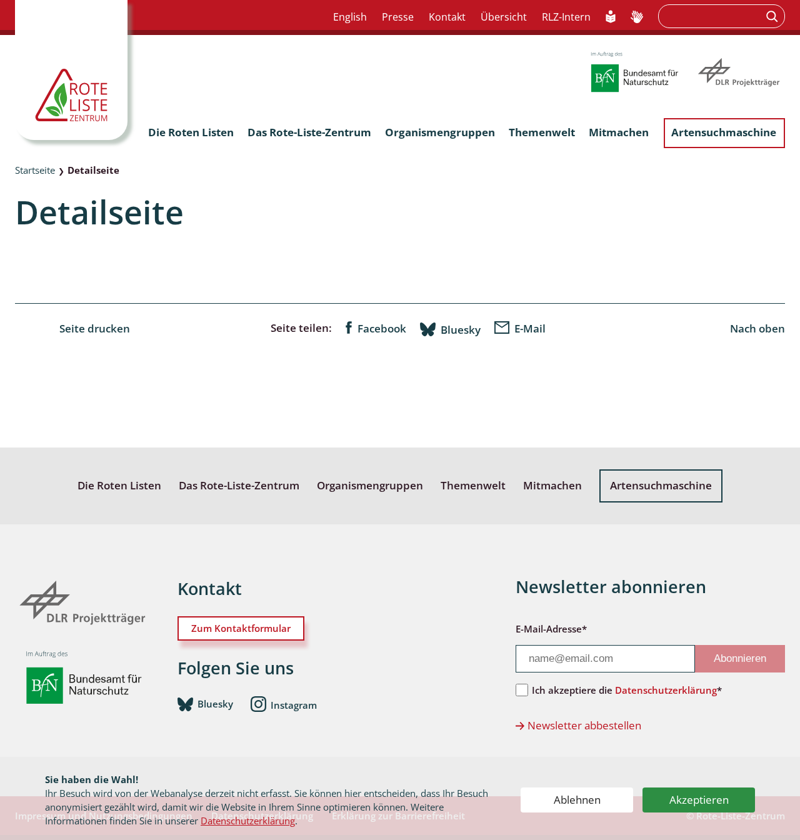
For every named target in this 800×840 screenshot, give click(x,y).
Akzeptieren (699, 799)
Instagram (294, 704)
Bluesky (461, 329)
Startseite (35, 170)
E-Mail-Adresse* (551, 628)
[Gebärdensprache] (637, 17)
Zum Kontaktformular (241, 628)
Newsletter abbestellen (584, 725)
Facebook (382, 328)
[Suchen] (773, 16)
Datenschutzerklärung (248, 820)
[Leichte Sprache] (611, 17)
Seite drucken (94, 328)
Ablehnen (577, 799)
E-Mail (530, 328)
